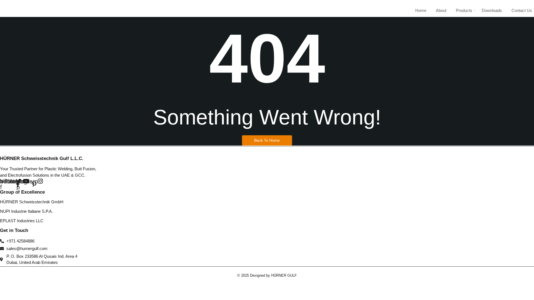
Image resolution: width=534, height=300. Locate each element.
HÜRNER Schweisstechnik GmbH (31, 201)
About (441, 10)
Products (464, 10)
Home (420, 10)
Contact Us (521, 10)
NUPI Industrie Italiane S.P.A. (26, 211)
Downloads (492, 10)
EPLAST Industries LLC (21, 220)
